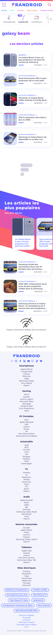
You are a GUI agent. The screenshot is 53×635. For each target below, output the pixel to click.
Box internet (44, 605)
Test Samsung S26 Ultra (26, 610)
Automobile (26, 441)
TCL (26, 486)
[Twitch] (32, 360)
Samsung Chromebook (26, 436)
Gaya (26, 576)
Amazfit (26, 528)
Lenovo (26, 427)
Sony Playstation (26, 408)
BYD (27, 447)
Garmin (26, 535)
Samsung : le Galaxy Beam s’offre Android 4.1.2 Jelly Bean (33, 99)
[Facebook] (20, 360)
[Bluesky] (41, 360)
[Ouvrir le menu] (4, 4)
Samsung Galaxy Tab (26, 560)
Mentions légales (26, 615)
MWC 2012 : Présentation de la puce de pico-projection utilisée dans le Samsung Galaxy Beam (33, 286)
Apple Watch (26, 530)
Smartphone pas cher (17, 595)
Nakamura (26, 580)
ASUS (26, 394)
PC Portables (26, 416)
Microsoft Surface (26, 433)
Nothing (26, 509)
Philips (27, 479)
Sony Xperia (26, 383)
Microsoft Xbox (26, 401)
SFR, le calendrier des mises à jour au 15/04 (32, 118)
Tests (12, 10)
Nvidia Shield (26, 406)
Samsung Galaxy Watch (26, 539)
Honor (26, 429)
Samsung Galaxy (26, 381)
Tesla (26, 461)
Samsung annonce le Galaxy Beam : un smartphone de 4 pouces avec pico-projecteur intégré (32, 305)
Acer (26, 420)
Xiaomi (26, 385)
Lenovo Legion (26, 399)
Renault (26, 459)
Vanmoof (26, 585)
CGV (27, 627)
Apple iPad (26, 551)
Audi (26, 445)
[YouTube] (28, 360)
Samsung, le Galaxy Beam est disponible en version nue (32, 138)
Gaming (26, 391)
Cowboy (26, 571)
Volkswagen (26, 463)
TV (26, 469)
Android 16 (38, 600)
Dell (26, 424)
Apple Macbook (26, 422)
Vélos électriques (26, 568)
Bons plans (32, 10)
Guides (20, 10)
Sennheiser (27, 514)
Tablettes (26, 547)
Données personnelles (26, 624)
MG (26, 454)
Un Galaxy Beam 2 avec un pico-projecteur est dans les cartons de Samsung (32, 59)
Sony (26, 484)
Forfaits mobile (40, 590)
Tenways (26, 583)
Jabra (26, 505)
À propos (27, 617)
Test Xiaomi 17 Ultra (19, 600)
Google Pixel (26, 371)
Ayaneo (26, 397)
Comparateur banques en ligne (18, 605)
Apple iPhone (27, 369)
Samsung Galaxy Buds (26, 512)
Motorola (26, 376)
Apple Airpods (26, 500)
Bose (26, 502)
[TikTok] (36, 360)
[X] (12, 360)
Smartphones (26, 366)
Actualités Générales (27, 76)
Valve (26, 411)
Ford (26, 452)
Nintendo (26, 404)
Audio (26, 497)
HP (26, 431)
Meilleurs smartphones (17, 590)
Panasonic (26, 477)
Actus (4, 10)
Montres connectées (26, 524)
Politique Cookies (26, 622)
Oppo (26, 378)
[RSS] (24, 360)
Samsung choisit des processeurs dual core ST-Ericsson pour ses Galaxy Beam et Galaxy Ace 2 (31, 266)
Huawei (26, 374)
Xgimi (26, 489)
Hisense (26, 472)
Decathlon (26, 573)
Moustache (27, 578)
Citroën (26, 449)
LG (26, 475)
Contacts (27, 620)
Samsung (26, 482)
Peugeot (26, 456)
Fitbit (26, 532)
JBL (26, 507)
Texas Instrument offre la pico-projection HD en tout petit (33, 79)
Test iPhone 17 (39, 595)
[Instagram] (16, 360)
